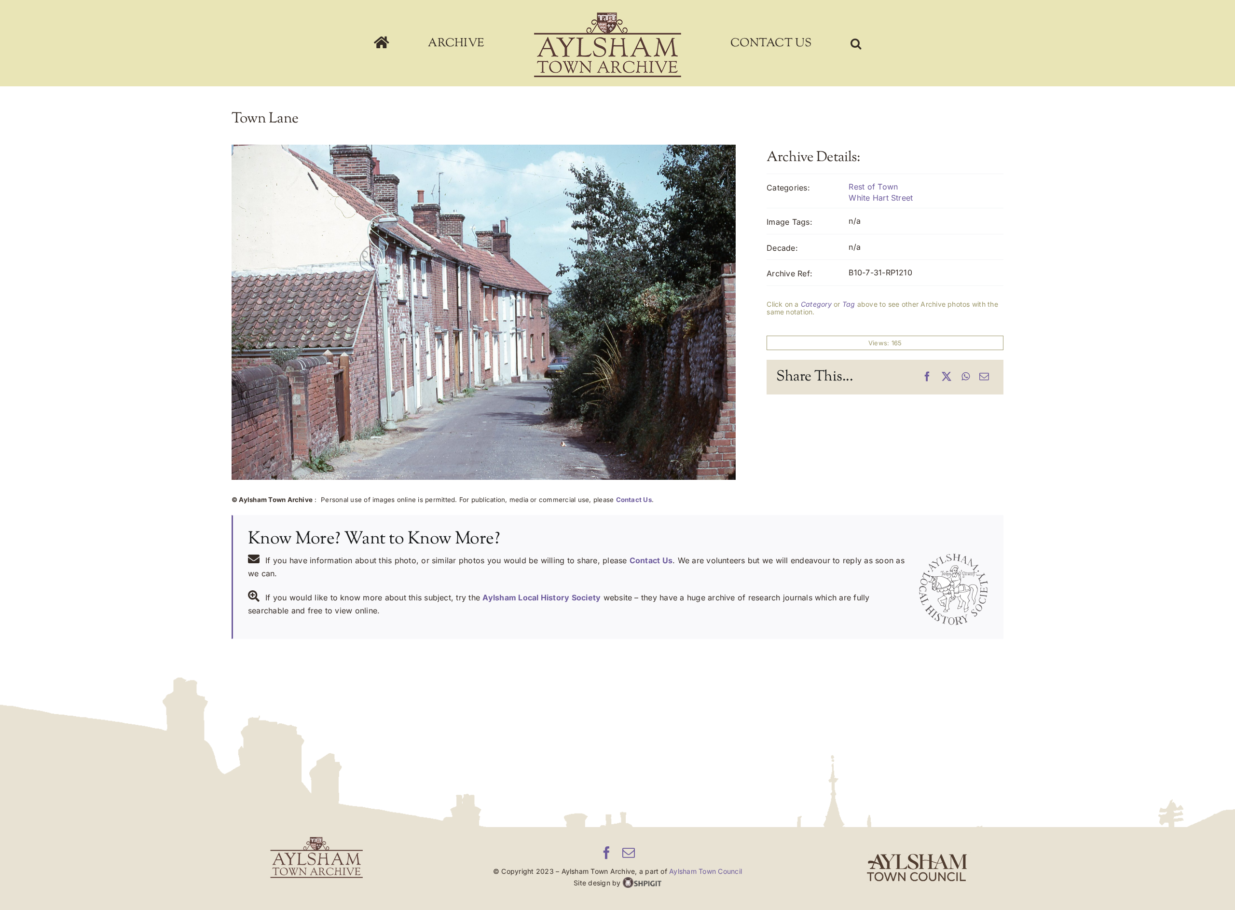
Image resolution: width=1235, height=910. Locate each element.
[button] (793, 43)
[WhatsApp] (965, 377)
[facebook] (606, 852)
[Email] (984, 377)
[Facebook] (927, 377)
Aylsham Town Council (705, 871)
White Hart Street (881, 198)
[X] (946, 377)
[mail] (628, 852)
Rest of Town (873, 186)
